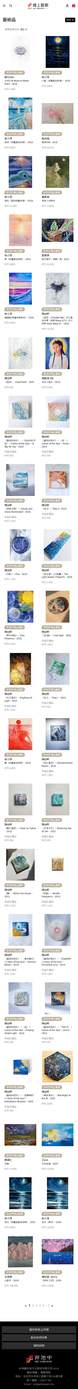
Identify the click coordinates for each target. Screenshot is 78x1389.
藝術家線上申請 (39, 1329)
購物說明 (39, 1345)
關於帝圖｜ (33, 1372)
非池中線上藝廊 (37, 6)
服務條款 (46, 1372)
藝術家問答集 (39, 1337)
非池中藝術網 (39, 1359)
